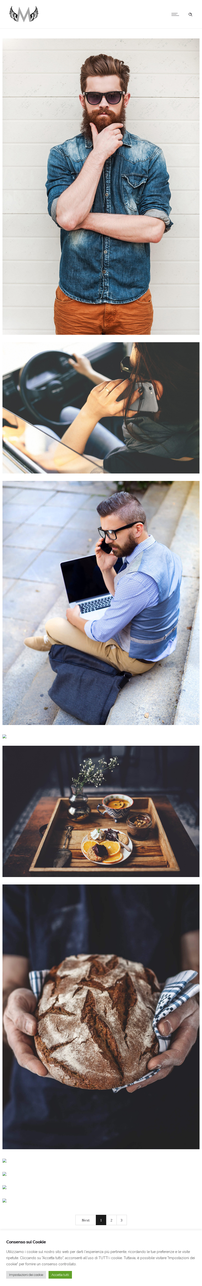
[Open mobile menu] (176, 14)
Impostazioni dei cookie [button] (26, 1275)
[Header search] (190, 14)
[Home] (23, 22)
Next (86, 1220)
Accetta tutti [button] (60, 1275)
